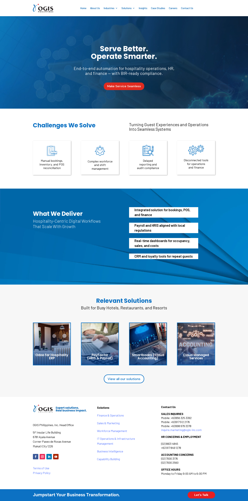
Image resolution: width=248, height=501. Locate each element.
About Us (95, 8)
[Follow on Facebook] (35, 456)
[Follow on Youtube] (56, 456)
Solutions (126, 8)
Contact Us (187, 8)
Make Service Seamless (124, 86)
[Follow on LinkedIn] (49, 456)
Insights (143, 8)
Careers (173, 8)
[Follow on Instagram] (42, 456)
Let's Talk (201, 495)
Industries (109, 8)
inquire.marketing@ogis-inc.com (181, 430)
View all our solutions (124, 379)
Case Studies (158, 8)
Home (83, 8)
